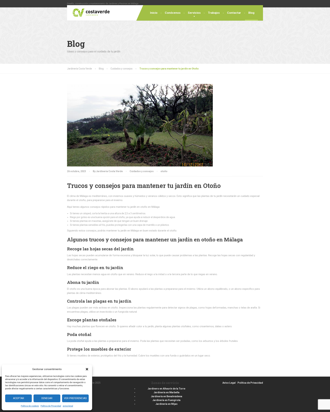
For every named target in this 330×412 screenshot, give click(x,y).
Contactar (234, 12)
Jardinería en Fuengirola (166, 400)
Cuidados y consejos (142, 171)
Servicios (194, 12)
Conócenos (172, 12)
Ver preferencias (75, 398)
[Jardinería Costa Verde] (88, 11)
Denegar (46, 398)
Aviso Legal (229, 382)
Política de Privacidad (51, 406)
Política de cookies (30, 406)
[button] (87, 369)
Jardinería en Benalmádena (166, 396)
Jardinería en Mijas (167, 404)
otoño (164, 171)
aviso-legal (68, 406)
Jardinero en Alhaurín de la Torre (166, 388)
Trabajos (214, 12)
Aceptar (18, 398)
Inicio (153, 12)
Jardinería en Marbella (166, 392)
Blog (251, 12)
